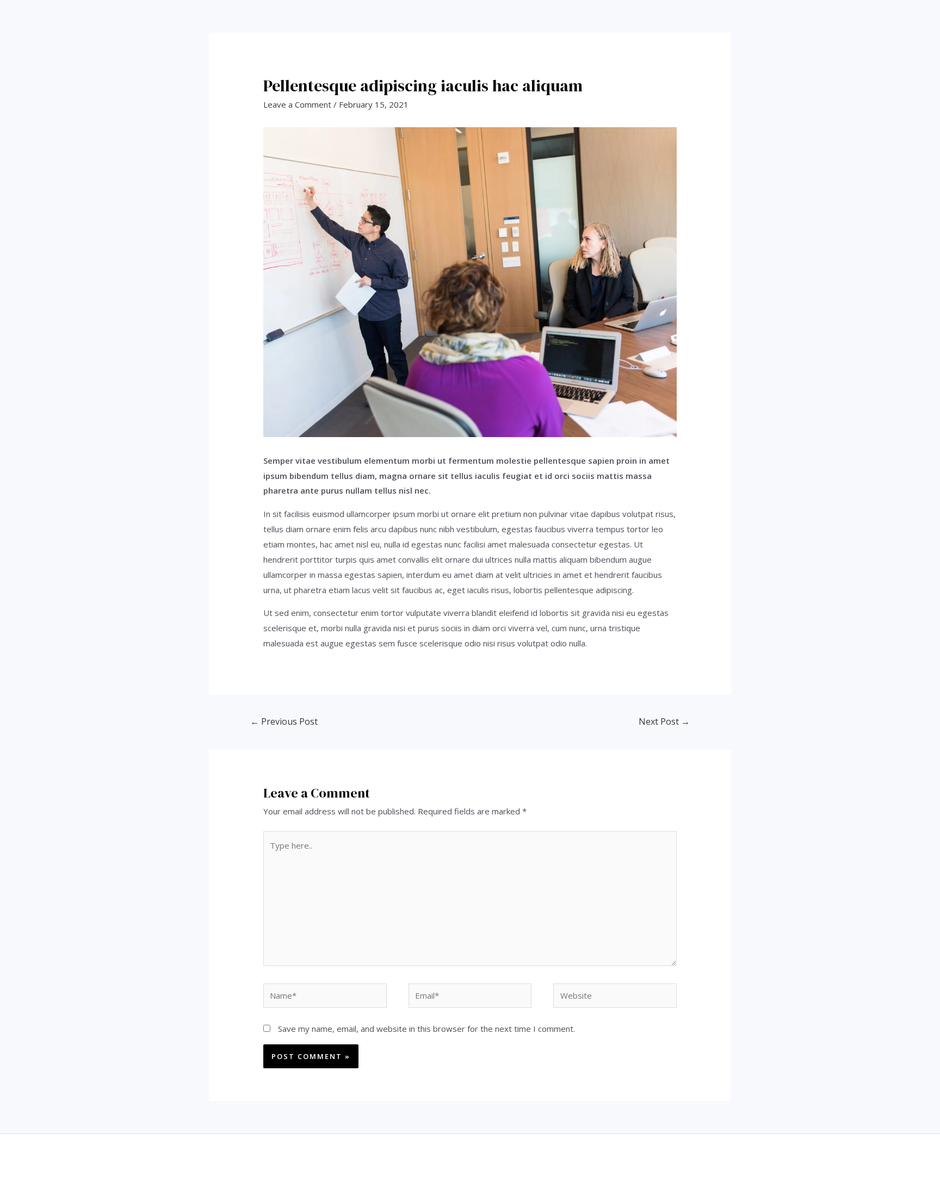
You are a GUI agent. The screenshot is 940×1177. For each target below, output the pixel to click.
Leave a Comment (297, 104)
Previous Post (284, 721)
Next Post (664, 721)
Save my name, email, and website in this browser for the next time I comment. (426, 1028)
